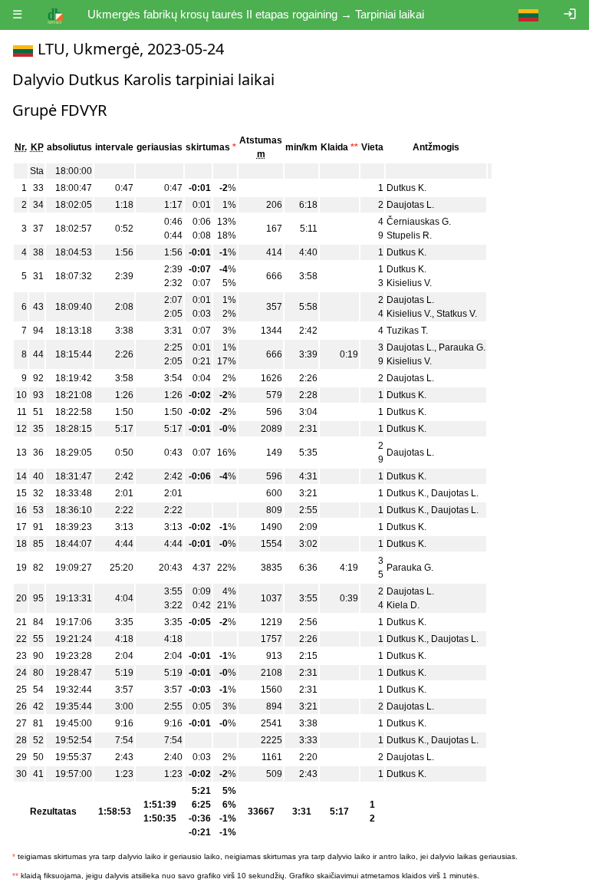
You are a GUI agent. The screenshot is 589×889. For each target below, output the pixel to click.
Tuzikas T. (407, 330)
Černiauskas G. (419, 221)
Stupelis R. (409, 235)
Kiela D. (403, 605)
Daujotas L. (410, 204)
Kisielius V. (409, 283)
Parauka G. (462, 347)
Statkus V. (456, 313)
